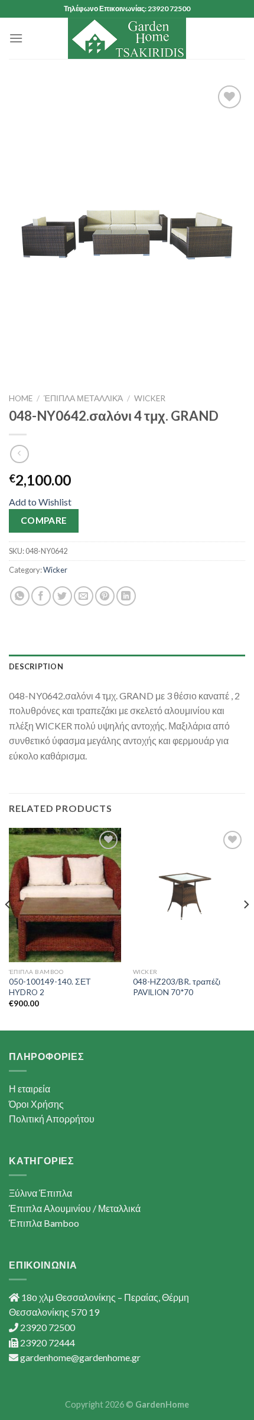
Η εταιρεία (29, 1088)
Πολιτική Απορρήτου (52, 1118)
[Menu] (16, 38)
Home (20, 398)
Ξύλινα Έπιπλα (40, 1192)
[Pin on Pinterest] (105, 596)
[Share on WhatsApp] (20, 596)
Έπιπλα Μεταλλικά (83, 398)
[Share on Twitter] (62, 596)
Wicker (149, 398)
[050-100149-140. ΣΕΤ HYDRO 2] (65, 895)
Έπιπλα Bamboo (44, 1223)
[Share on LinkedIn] (126, 596)
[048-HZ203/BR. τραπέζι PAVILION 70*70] (189, 895)
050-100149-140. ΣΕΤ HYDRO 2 (50, 987)
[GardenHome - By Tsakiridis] (127, 38)
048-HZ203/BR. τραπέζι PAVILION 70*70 (176, 987)
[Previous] (8, 928)
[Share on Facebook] (41, 596)
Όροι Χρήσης (36, 1103)
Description (36, 666)
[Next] (246, 928)
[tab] (127, 666)
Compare (44, 520)
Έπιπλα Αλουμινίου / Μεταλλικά (75, 1208)
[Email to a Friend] (83, 596)
